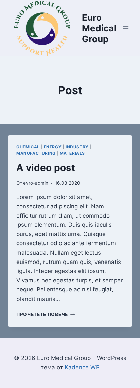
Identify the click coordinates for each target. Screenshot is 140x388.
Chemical (28, 146)
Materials (72, 153)
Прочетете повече (45, 314)
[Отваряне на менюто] (125, 28)
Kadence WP (82, 367)
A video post (45, 167)
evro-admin (35, 183)
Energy (53, 146)
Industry (77, 146)
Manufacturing (36, 153)
